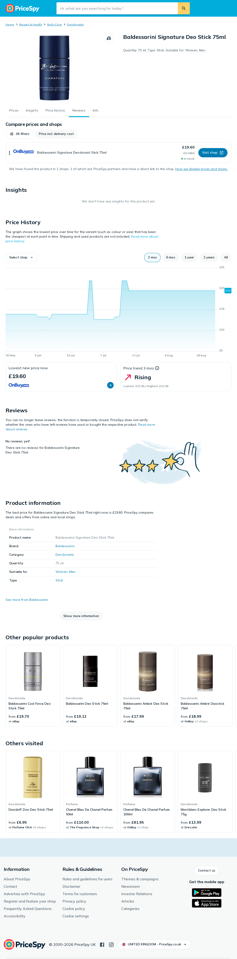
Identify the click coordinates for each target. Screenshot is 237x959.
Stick (59, 580)
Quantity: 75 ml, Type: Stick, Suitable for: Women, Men (164, 50)
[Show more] (9, 152)
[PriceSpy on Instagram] (111, 944)
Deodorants (75, 24)
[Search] (184, 8)
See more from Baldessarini (27, 600)
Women (62, 572)
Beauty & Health (30, 24)
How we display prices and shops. (201, 169)
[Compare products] (109, 38)
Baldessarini (65, 546)
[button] (19, 134)
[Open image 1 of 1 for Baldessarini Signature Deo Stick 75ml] (55, 68)
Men (72, 572)
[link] (33, 686)
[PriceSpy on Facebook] (102, 944)
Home (10, 24)
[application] (118, 312)
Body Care (54, 24)
